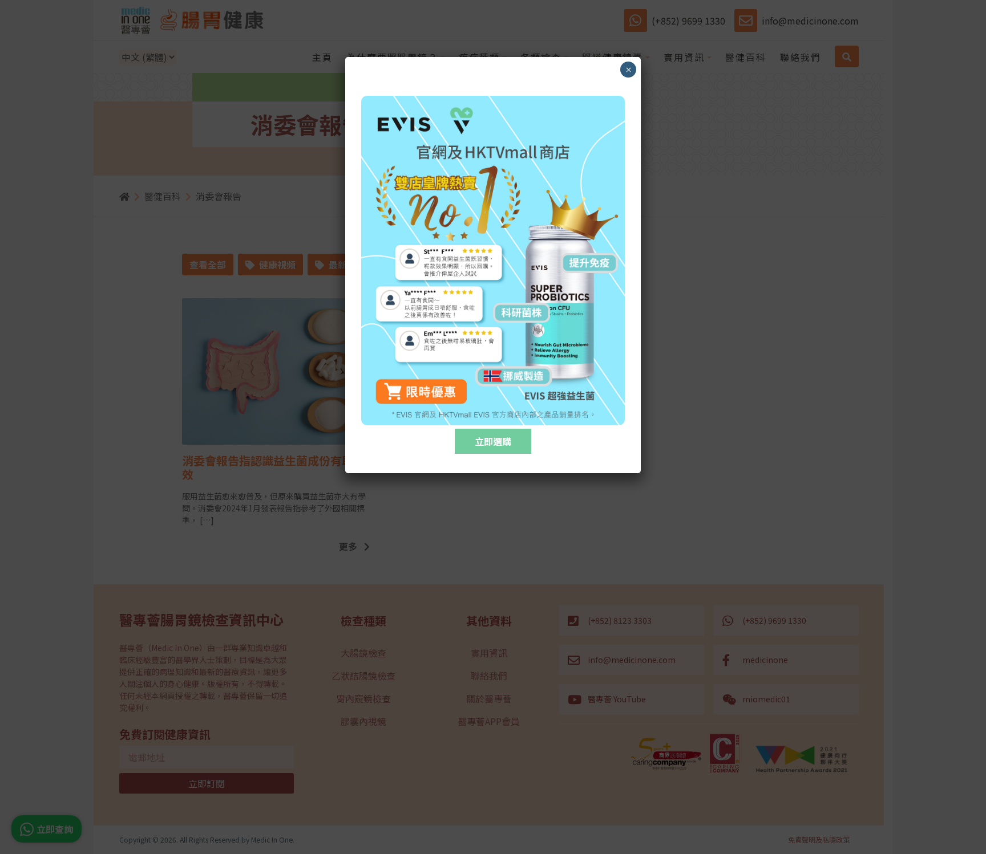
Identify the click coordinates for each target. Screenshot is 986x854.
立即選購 (493, 441)
